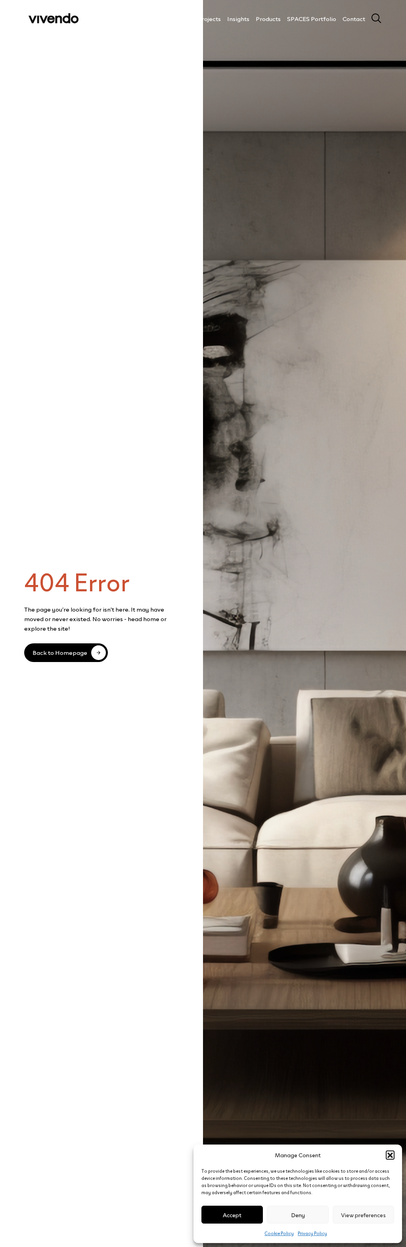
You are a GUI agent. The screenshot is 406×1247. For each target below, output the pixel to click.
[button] (390, 1155)
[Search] (373, 18)
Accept (232, 1214)
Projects (209, 18)
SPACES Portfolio (311, 18)
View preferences (363, 1214)
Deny (298, 1214)
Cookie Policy (279, 1233)
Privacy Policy (312, 1233)
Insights (238, 18)
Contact (354, 18)
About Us (179, 18)
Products (268, 18)
